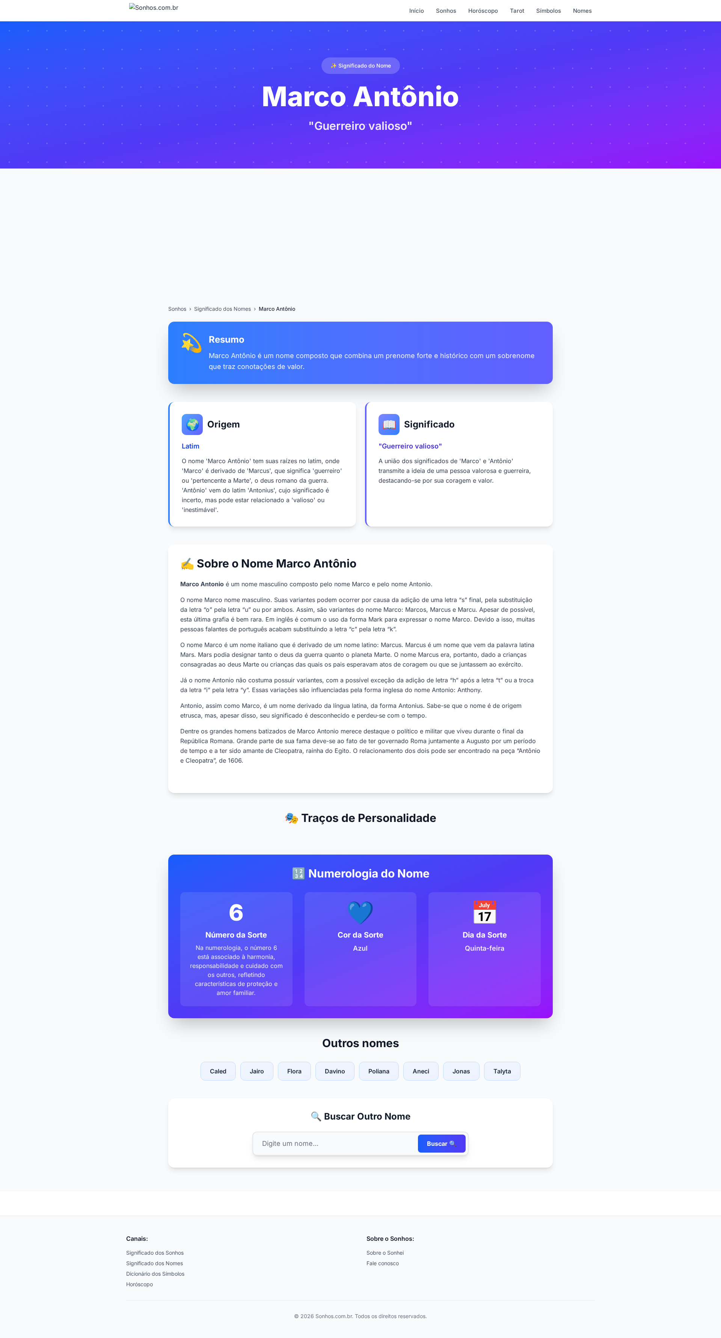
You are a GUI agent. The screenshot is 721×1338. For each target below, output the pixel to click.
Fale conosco (383, 1263)
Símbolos (548, 10)
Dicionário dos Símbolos (155, 1273)
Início (416, 10)
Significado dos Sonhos (155, 1252)
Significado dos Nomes (222, 309)
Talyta (502, 1071)
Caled (218, 1071)
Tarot (517, 10)
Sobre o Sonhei (385, 1252)
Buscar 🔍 (442, 1143)
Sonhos (446, 10)
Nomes (582, 10)
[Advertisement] (360, 248)
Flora (294, 1071)
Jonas (461, 1071)
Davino (335, 1071)
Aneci (421, 1071)
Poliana (378, 1071)
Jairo (257, 1071)
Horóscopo (483, 10)
